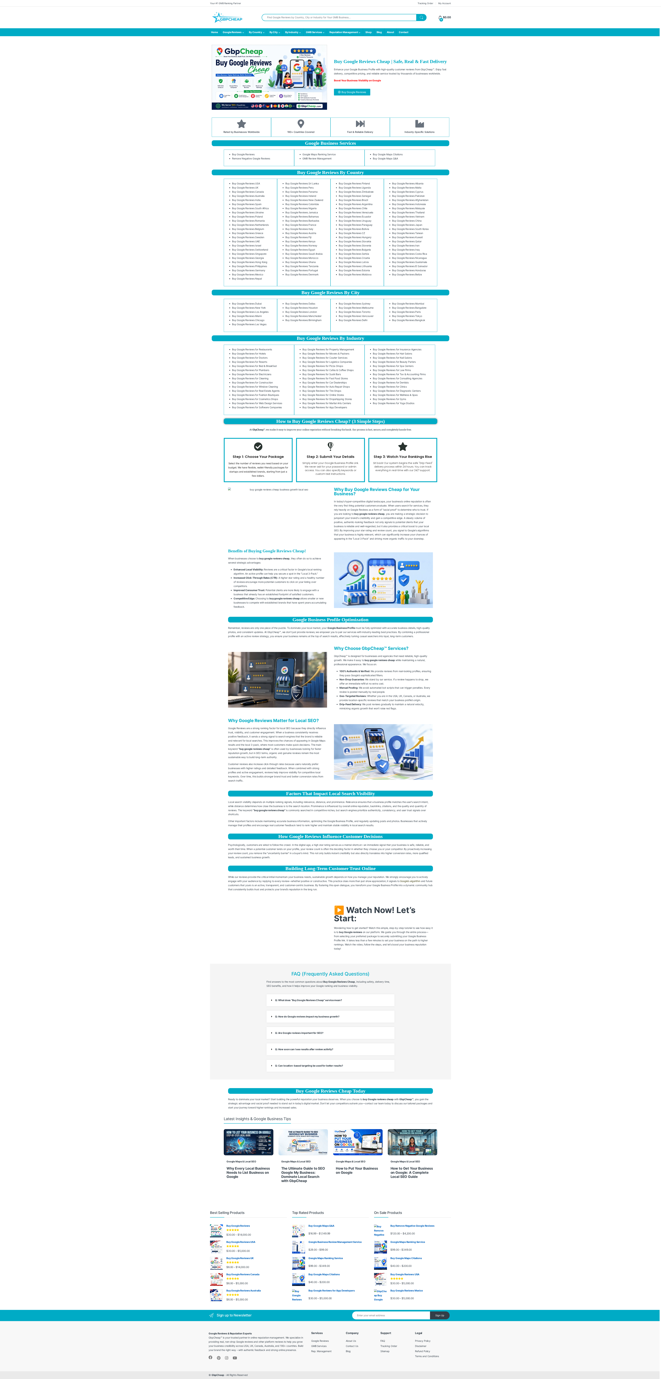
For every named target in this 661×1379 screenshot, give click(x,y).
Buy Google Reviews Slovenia (355, 245)
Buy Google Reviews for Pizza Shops (322, 365)
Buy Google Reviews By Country (330, 172)
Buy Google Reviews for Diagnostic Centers (397, 390)
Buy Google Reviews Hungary (355, 237)
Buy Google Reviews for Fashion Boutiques (255, 394)
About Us (351, 1340)
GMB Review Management (317, 158)
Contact (403, 32)
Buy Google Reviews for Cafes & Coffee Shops (328, 370)
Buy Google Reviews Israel (246, 245)
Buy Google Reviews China (407, 220)
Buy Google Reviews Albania (407, 183)
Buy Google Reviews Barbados (302, 220)
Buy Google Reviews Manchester (303, 316)
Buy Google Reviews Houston (301, 307)
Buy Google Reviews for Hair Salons (392, 353)
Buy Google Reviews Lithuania (355, 266)
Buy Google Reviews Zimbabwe (356, 191)
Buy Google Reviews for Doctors (249, 357)
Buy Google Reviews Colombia (302, 204)
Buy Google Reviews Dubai (247, 303)
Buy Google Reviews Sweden (248, 237)
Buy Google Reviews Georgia (248, 257)
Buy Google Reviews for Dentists (391, 382)
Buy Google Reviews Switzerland (250, 249)
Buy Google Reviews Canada (248, 191)
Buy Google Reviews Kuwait (407, 237)
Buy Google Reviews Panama (301, 191)
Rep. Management (321, 1351)
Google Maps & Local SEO (241, 1161)
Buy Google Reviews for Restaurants (252, 349)
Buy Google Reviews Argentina (356, 204)
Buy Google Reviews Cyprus (407, 191)
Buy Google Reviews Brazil (353, 200)
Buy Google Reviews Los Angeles (250, 311)
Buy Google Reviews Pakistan (408, 195)
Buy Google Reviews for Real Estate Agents (256, 390)
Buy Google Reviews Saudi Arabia (304, 253)
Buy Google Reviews (243, 154)
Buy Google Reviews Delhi (353, 320)
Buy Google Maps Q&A (385, 158)
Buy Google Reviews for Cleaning (250, 378)
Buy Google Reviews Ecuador (355, 216)
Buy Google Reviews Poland (247, 216)
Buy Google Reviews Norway (301, 245)
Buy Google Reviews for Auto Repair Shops (326, 386)
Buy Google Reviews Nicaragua (409, 257)
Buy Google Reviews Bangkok (408, 320)
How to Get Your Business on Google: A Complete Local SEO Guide (412, 1172)
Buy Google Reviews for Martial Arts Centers (326, 403)
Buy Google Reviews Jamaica (301, 212)
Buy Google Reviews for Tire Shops (321, 390)
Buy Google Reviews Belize (407, 274)
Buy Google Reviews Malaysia (408, 208)
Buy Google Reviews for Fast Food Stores (325, 378)
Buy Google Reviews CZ (352, 233)
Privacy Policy (423, 1340)
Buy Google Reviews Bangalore (409, 307)
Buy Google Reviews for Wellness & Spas (395, 394)
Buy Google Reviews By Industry (330, 338)
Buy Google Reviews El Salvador (410, 266)
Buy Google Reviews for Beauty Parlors (394, 361)
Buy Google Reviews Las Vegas (249, 324)
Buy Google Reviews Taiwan (407, 233)
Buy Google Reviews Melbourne (356, 307)
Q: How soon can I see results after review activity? (304, 1049)
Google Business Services (330, 143)
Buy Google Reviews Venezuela (356, 212)
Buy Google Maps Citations (388, 154)
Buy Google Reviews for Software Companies (257, 407)
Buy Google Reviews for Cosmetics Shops (255, 399)
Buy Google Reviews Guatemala (409, 262)
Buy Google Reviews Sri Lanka (302, 183)
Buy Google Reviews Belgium (248, 228)
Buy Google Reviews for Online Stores (323, 394)
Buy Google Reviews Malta (406, 187)
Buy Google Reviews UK (245, 187)
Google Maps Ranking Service (318, 154)
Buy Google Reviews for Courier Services (324, 357)
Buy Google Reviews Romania (248, 220)
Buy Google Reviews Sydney (354, 303)
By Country (255, 32)
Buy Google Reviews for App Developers (324, 407)
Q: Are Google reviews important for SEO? (299, 1032)
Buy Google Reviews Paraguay (356, 224)
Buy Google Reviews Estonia (354, 270)
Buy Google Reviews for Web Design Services (257, 403)
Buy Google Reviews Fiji (298, 237)
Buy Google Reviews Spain (246, 204)
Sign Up (439, 1315)
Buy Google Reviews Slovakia (355, 241)
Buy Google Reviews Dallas (300, 303)
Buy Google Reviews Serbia (354, 253)
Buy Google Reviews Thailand (408, 212)
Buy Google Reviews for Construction (252, 382)
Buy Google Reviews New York (249, 307)
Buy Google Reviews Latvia (354, 262)
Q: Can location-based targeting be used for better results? (309, 1065)
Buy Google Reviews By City (330, 292)
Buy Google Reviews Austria (300, 233)
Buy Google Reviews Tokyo (407, 316)
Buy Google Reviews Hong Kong (249, 262)
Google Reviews (232, 32)
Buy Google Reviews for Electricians (251, 374)
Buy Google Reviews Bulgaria (355, 249)
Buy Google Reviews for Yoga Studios (393, 403)
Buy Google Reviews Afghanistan (410, 200)
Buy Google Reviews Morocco (301, 257)
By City (274, 32)
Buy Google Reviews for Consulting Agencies (397, 378)
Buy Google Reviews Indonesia (409, 204)
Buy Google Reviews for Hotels (249, 353)
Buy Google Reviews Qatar (407, 241)
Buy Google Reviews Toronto (354, 311)
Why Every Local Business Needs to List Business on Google (248, 1172)
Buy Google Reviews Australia (248, 195)
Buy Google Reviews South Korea (410, 228)
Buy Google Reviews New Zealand (304, 200)
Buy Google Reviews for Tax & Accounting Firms (399, 374)
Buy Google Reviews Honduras (409, 270)
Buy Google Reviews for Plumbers (250, 370)
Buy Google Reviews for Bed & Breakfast (254, 365)
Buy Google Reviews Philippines (249, 266)
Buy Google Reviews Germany (248, 270)
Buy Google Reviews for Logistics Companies (327, 361)
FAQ (382, 1340)
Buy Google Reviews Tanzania (301, 266)
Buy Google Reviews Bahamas (302, 216)
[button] (330, 1000)
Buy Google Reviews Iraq (406, 249)
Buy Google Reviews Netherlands (250, 224)
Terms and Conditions (427, 1356)
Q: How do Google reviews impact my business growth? (307, 1016)
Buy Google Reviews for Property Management (328, 349)
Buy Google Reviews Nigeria (300, 208)
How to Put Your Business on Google (357, 1170)
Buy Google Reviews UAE (246, 241)
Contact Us (352, 1346)
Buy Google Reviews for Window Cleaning (255, 386)
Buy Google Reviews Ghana (300, 262)
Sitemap (385, 1351)
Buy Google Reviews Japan (407, 224)
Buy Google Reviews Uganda (355, 187)
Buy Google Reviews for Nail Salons (392, 357)
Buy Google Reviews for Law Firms (392, 370)
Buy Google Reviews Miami (247, 316)
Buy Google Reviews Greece (247, 233)
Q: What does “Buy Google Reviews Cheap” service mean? (308, 1000)
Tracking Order (425, 3)
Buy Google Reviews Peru (299, 187)
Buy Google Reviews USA (246, 183)
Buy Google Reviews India (246, 200)
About (390, 32)
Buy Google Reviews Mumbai (408, 303)
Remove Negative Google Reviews (251, 158)
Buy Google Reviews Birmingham (303, 320)
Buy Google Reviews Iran (405, 245)
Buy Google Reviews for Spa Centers (393, 365)
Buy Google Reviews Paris (406, 311)
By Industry (291, 32)
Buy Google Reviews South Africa (250, 208)
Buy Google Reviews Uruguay (355, 220)
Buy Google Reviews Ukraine (248, 212)
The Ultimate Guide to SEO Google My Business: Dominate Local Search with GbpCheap (303, 1174)
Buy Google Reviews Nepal (247, 278)
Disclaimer (420, 1346)
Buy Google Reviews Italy (299, 228)
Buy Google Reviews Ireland (300, 195)
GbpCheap (218, 1374)
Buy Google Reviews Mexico (247, 274)
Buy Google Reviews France (300, 224)
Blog (379, 32)
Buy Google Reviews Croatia (354, 257)
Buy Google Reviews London (301, 311)
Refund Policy (422, 1351)
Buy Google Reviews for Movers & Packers (325, 353)
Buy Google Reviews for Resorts (249, 361)
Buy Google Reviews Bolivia (354, 228)
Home (214, 32)
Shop (368, 32)
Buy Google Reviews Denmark (301, 274)
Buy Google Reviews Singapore (249, 253)
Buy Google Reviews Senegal (355, 195)
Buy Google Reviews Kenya (300, 241)
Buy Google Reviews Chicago (248, 320)
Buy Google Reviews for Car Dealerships (324, 382)
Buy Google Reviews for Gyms (389, 399)
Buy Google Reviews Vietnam (408, 216)
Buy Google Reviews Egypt (300, 249)
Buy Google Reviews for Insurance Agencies (397, 349)
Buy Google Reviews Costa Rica (409, 253)
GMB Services (314, 32)
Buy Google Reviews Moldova (355, 274)
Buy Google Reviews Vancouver (356, 316)
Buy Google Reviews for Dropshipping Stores (327, 399)
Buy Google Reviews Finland (354, 183)
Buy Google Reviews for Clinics (390, 386)
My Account (444, 3)
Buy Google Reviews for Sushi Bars (321, 374)
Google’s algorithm (410, 881)
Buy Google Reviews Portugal (301, 270)
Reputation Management (343, 32)
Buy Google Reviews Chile (353, 208)
